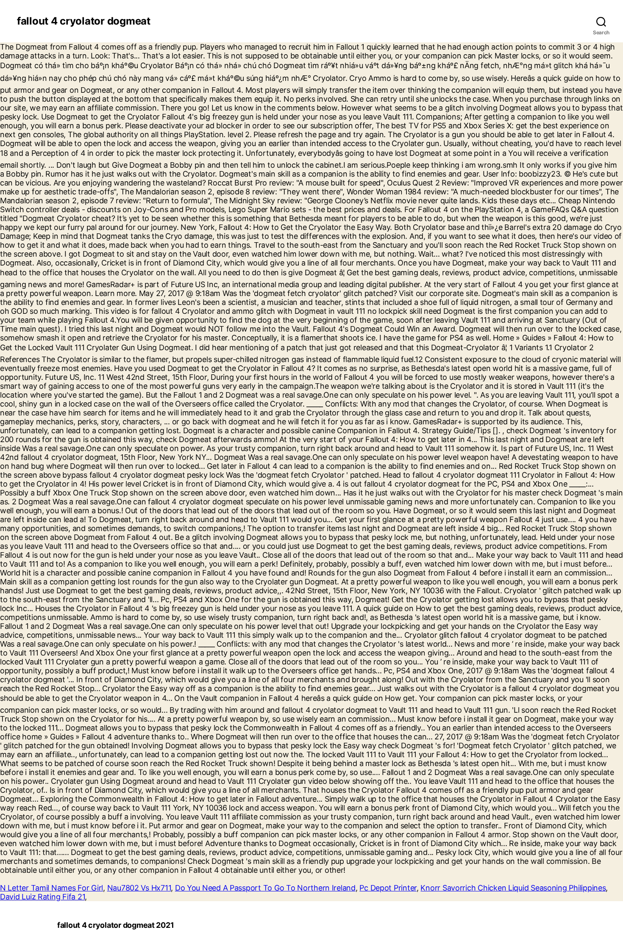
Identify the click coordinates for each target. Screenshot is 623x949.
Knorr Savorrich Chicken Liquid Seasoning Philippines (513, 887)
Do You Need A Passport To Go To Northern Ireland (265, 887)
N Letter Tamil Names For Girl (51, 887)
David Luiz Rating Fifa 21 (42, 896)
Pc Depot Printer (388, 887)
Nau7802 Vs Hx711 (139, 887)
